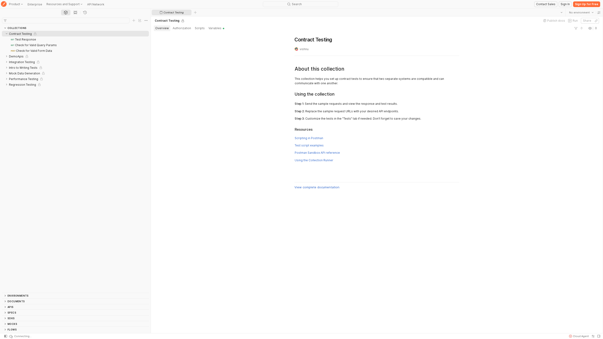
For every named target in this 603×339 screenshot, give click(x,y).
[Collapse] (6, 34)
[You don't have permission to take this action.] (195, 12)
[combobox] (581, 12)
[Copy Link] (596, 21)
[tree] (75, 162)
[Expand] (6, 56)
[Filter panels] (5, 20)
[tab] (65, 12)
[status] (20, 336)
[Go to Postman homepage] (4, 4)
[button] (599, 12)
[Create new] (134, 20)
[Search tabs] (561, 12)
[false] (576, 28)
